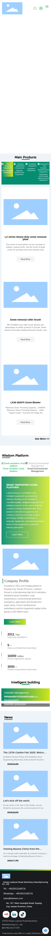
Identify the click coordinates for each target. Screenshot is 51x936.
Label (28, 933)
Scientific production (15, 704)
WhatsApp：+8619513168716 (18, 893)
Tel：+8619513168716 (14, 889)
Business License (40, 933)
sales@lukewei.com (13, 898)
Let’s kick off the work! (16, 800)
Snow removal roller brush (25, 319)
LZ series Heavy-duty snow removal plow (25, 238)
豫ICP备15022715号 (11, 928)
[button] (22, 150)
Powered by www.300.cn (13, 933)
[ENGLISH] (41, 8)
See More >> (42, 438)
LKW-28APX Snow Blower (25, 402)
